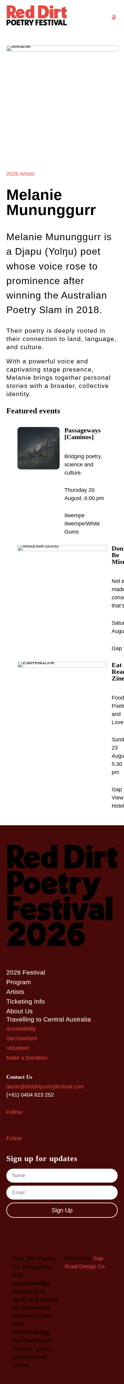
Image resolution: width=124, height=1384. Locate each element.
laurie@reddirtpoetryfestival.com (45, 1087)
